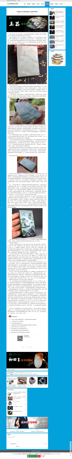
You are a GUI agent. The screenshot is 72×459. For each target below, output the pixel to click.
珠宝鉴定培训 (54, 61)
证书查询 (61, 3)
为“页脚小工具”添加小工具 (36, 451)
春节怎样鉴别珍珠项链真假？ (15, 323)
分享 (31, 347)
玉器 (54, 57)
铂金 (54, 59)
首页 (25, 3)
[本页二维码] (70, 455)
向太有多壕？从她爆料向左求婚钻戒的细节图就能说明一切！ (11, 386)
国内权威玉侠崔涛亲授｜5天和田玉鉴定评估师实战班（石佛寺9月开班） (59, 12)
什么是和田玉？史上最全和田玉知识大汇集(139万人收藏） (59, 22)
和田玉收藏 (58, 58)
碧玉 (60, 55)
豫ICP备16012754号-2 (53, 453)
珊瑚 (60, 62)
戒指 (62, 58)
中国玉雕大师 (56, 54)
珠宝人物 (42, 3)
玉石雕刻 (60, 59)
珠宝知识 (47, 3)
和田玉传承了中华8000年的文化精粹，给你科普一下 (20, 332)
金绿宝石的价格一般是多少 (17, 411)
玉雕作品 (37, 139)
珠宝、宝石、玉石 (16, 401)
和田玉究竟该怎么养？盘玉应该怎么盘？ (18, 326)
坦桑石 (55, 63)
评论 (32, 13)
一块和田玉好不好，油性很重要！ (16, 321)
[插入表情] (44, 444)
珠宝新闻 (28, 3)
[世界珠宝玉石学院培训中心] (12, 4)
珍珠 (55, 55)
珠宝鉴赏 (56, 3)
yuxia (20, 13)
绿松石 (57, 64)
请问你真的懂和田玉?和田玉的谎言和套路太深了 (19, 330)
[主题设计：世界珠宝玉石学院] (32, 457)
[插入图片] (46, 444)
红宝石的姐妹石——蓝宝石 (17, 406)
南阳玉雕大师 (59, 57)
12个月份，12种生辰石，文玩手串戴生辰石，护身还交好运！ (21, 386)
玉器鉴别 (52, 57)
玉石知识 (37, 3)
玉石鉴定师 (56, 62)
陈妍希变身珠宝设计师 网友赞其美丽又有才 (18, 328)
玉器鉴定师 (54, 55)
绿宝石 (61, 56)
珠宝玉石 (56, 57)
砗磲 (62, 60)
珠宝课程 (33, 3)
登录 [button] (19, 0)
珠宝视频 (51, 3)
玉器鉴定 (58, 54)
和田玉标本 (59, 63)
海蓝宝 (52, 59)
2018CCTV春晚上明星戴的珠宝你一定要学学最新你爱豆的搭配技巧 (23, 319)
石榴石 (58, 55)
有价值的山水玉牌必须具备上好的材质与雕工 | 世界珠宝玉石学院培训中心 (26, 374)
